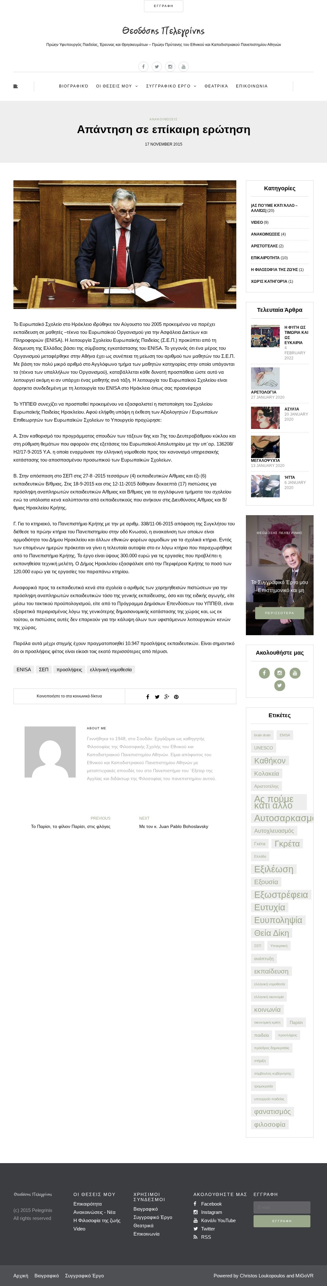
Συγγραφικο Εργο (168, 86)
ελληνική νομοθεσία (111, 669)
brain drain (262, 735)
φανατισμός (272, 1112)
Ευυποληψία (278, 920)
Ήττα (290, 477)
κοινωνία (267, 1009)
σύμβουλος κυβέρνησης (272, 1073)
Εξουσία (266, 881)
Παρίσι (296, 1022)
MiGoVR (304, 1275)
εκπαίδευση (271, 971)
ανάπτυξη (264, 958)
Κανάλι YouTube (218, 1220)
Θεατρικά (216, 86)
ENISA (24, 669)
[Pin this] (176, 696)
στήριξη (260, 1061)
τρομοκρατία (263, 1086)
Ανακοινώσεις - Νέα (94, 1212)
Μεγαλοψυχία (265, 460)
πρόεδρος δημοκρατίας (271, 1048)
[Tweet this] (157, 696)
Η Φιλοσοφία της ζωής (96, 1220)
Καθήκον (270, 760)
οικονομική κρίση (267, 1022)
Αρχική (20, 1275)
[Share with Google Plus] (166, 696)
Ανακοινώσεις (163, 119)
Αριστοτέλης (264, 246)
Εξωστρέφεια (281, 894)
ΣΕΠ (44, 669)
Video (257, 222)
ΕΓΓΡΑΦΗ (163, 6)
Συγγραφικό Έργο (152, 1217)
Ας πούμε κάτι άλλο (273, 802)
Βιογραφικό (73, 86)
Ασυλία (292, 409)
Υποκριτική (278, 946)
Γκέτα (259, 843)
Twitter (207, 1228)
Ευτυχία (269, 907)
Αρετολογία (264, 392)
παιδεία (261, 1035)
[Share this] (147, 696)
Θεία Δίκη (271, 933)
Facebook (211, 1204)
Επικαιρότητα (265, 258)
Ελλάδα (260, 856)
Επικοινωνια (252, 86)
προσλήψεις (69, 669)
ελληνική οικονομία (269, 997)
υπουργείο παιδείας (269, 1099)
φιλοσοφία (269, 1124)
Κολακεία (266, 773)
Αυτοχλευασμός (274, 831)
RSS (205, 1237)
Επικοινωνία (146, 1234)
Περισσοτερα (279, 613)
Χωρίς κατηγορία (269, 281)
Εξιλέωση (273, 869)
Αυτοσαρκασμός (288, 818)
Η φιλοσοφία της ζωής (274, 269)
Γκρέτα (287, 843)
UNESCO (263, 747)
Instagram (211, 1212)
